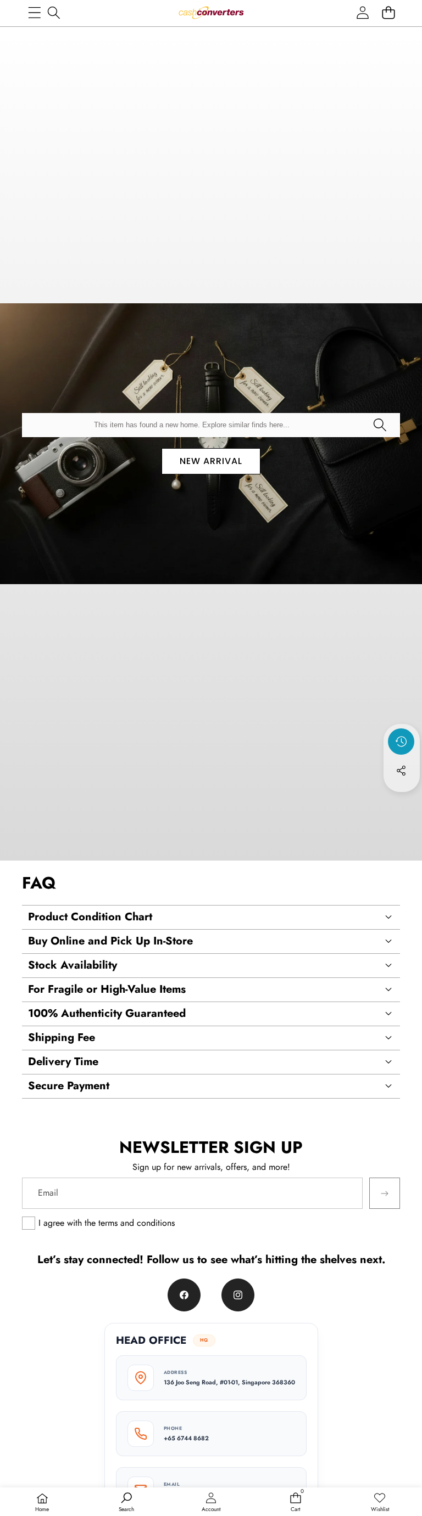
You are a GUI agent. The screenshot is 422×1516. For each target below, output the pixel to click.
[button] (388, 12)
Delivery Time (63, 1062)
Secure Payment (68, 1086)
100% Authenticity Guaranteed (107, 1013)
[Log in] (362, 12)
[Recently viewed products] (401, 741)
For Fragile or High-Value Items (107, 989)
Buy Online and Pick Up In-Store (110, 941)
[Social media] (401, 770)
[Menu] (34, 12)
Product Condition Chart (90, 917)
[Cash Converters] (211, 12)
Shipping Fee (61, 1037)
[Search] (53, 12)
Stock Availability (72, 965)
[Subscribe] (384, 1193)
